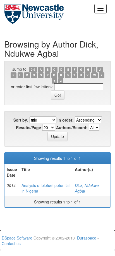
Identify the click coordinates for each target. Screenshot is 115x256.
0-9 (33, 69)
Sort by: (20, 120)
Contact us (11, 243)
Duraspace (86, 238)
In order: (66, 120)
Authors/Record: (72, 127)
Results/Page (28, 127)
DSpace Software (17, 238)
